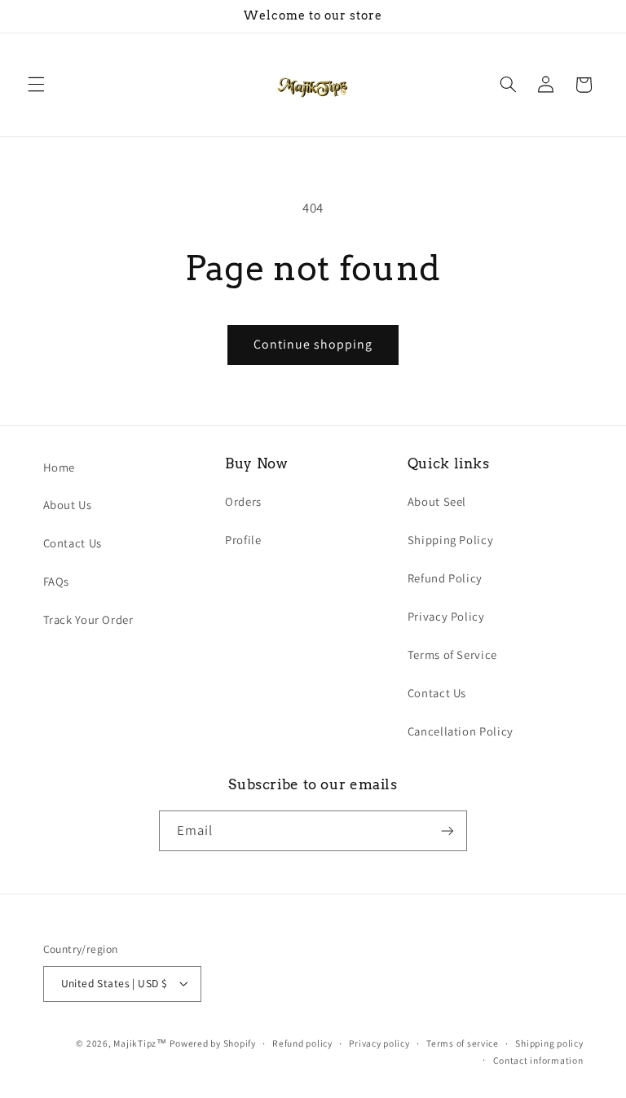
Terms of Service (452, 654)
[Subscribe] (447, 830)
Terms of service (462, 1043)
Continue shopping (313, 344)
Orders (243, 501)
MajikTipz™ (139, 1043)
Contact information (538, 1060)
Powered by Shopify (212, 1043)
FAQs (56, 581)
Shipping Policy (450, 539)
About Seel (437, 501)
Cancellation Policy (461, 731)
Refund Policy (445, 578)
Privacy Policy (446, 616)
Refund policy (302, 1043)
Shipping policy (549, 1043)
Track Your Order (88, 619)
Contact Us (72, 543)
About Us (67, 504)
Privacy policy (379, 1043)
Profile (243, 539)
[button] (36, 84)
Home (59, 467)
